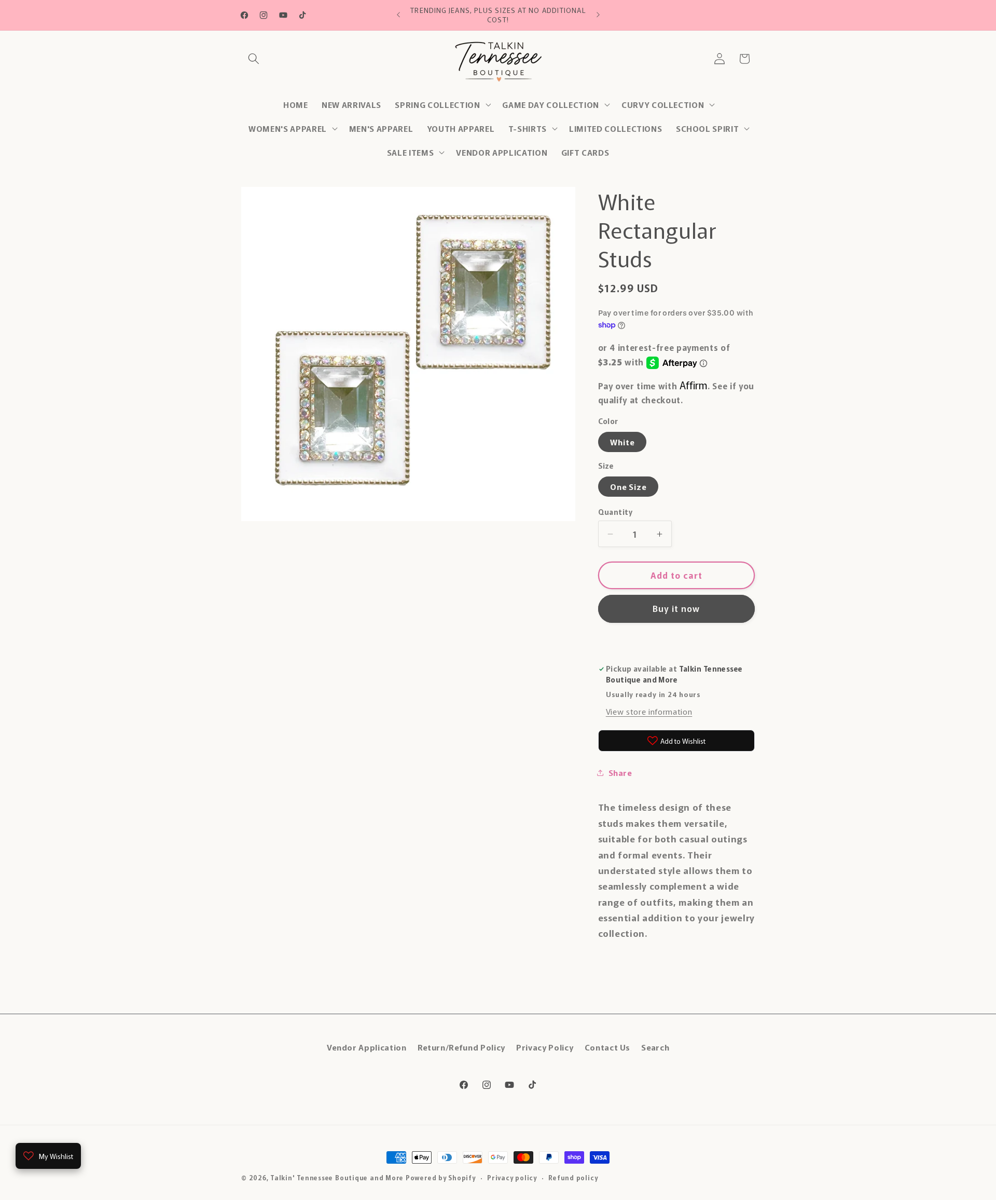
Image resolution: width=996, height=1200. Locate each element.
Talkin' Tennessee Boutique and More (337, 1177)
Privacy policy (512, 1177)
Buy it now (676, 608)
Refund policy (573, 1177)
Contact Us (608, 1046)
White (622, 441)
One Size (628, 486)
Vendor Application (367, 1046)
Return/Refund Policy (461, 1046)
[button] (253, 58)
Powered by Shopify (441, 1177)
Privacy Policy (544, 1046)
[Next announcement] (598, 15)
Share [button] (620, 772)
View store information (649, 711)
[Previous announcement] (398, 15)
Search (655, 1046)
